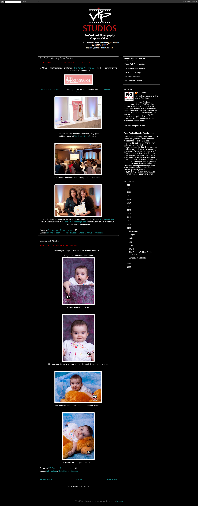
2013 (129, 217)
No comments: (66, 230)
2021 (129, 196)
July (131, 238)
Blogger (119, 501)
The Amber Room (81, 136)
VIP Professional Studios (134, 68)
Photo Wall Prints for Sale (134, 64)
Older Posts (111, 479)
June (131, 242)
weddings (99, 233)
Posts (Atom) (84, 486)
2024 (129, 185)
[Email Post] (76, 230)
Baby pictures (51, 471)
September (134, 231)
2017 (129, 207)
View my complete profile (134, 126)
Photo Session (64, 471)
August (132, 235)
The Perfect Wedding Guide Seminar (57, 58)
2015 (129, 210)
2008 (129, 267)
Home (79, 479)
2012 (129, 221)
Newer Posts (46, 479)
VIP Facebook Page (132, 72)
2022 (129, 192)
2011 (129, 224)
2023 (129, 189)
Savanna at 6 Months (49, 240)
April (131, 245)
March (132, 249)
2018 (129, 203)
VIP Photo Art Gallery (133, 81)
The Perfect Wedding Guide (85, 68)
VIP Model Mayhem (132, 77)
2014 (129, 214)
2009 (129, 263)
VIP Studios (89, 233)
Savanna (74, 471)
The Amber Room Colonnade (52, 90)
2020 (129, 199)
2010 (129, 228)
